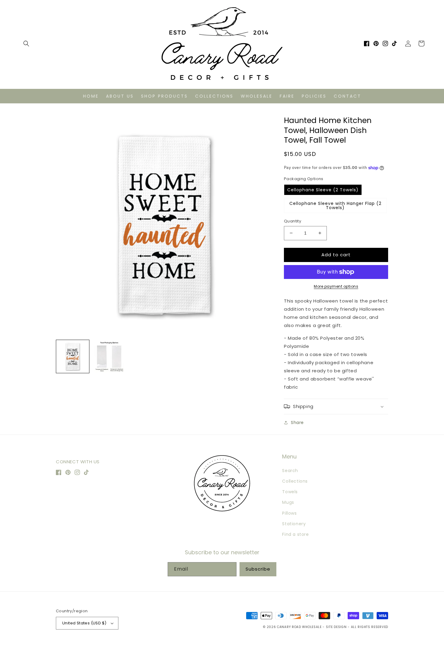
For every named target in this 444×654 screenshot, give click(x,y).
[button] (26, 43)
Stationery (294, 524)
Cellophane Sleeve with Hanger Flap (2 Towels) (335, 205)
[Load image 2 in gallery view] (109, 356)
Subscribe (258, 569)
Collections (295, 481)
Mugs (288, 502)
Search (290, 471)
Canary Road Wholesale (299, 627)
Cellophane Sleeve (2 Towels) (323, 190)
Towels (290, 492)
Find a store (295, 534)
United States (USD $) (84, 623)
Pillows (289, 513)
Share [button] (297, 422)
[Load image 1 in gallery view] (72, 356)
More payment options (336, 286)
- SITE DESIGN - (337, 627)
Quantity (292, 221)
